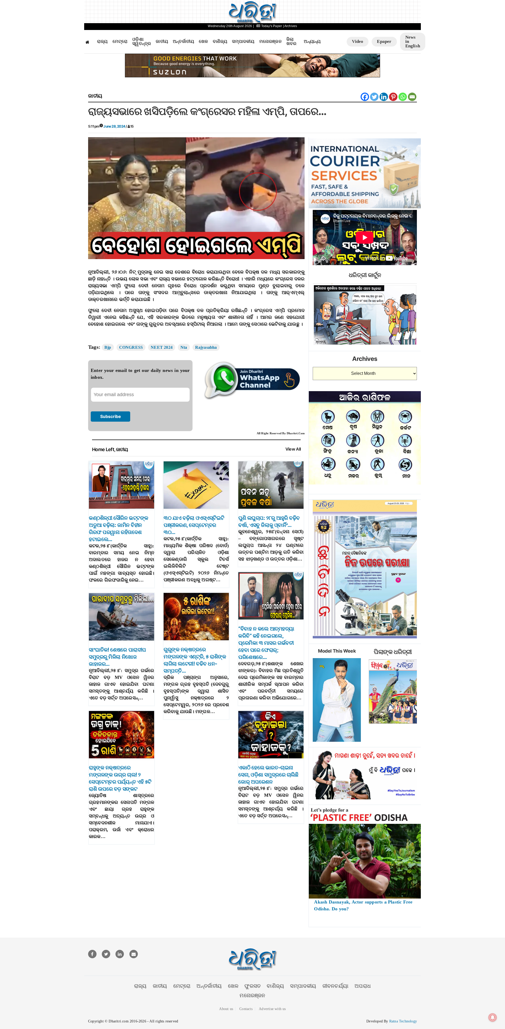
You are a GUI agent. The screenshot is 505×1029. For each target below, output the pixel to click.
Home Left (103, 449)
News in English (412, 41)
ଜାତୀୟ (162, 41)
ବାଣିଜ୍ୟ (220, 41)
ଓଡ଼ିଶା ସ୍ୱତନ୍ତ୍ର (141, 41)
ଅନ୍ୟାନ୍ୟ (312, 41)
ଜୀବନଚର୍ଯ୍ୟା (335, 986)
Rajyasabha (206, 347)
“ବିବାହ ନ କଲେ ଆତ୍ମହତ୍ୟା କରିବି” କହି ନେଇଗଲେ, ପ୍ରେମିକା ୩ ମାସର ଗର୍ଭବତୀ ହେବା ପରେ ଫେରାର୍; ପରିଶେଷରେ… (266, 643)
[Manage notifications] (492, 1017)
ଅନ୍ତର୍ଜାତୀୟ (183, 41)
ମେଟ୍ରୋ (120, 41)
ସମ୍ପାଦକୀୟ (243, 41)
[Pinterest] (393, 97)
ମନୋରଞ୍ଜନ (270, 41)
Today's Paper (271, 26)
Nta (183, 347)
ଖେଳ (203, 41)
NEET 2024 (162, 347)
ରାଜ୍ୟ (102, 41)
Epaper (384, 41)
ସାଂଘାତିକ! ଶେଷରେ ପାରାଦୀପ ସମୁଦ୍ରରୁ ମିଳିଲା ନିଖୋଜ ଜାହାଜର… (117, 657)
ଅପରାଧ (363, 986)
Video (357, 41)
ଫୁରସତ (252, 986)
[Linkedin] (384, 97)
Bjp (107, 347)
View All (293, 449)
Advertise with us (272, 1009)
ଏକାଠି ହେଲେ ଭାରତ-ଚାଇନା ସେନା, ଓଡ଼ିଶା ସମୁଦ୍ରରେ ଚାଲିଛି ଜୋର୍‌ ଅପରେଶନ (268, 774)
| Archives (290, 26)
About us (226, 1009)
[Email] (412, 97)
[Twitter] (374, 97)
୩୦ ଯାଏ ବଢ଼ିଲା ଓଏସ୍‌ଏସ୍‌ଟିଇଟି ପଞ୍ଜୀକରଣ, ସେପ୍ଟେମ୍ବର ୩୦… (194, 525)
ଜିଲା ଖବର (291, 41)
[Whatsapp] (402, 97)
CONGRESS (131, 347)
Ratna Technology (403, 1021)
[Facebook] (365, 97)
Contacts (245, 1009)
